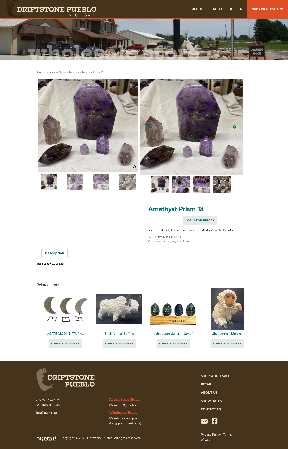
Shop (39, 72)
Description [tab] (54, 253)
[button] (135, 127)
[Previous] (148, 127)
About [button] (197, 9)
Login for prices (200, 220)
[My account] (241, 9)
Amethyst (74, 72)
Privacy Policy (211, 435)
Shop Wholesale (265, 9)
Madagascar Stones (55, 72)
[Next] (234, 127)
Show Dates (211, 401)
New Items (183, 241)
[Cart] (231, 9)
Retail (218, 9)
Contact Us (211, 409)
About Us (209, 393)
